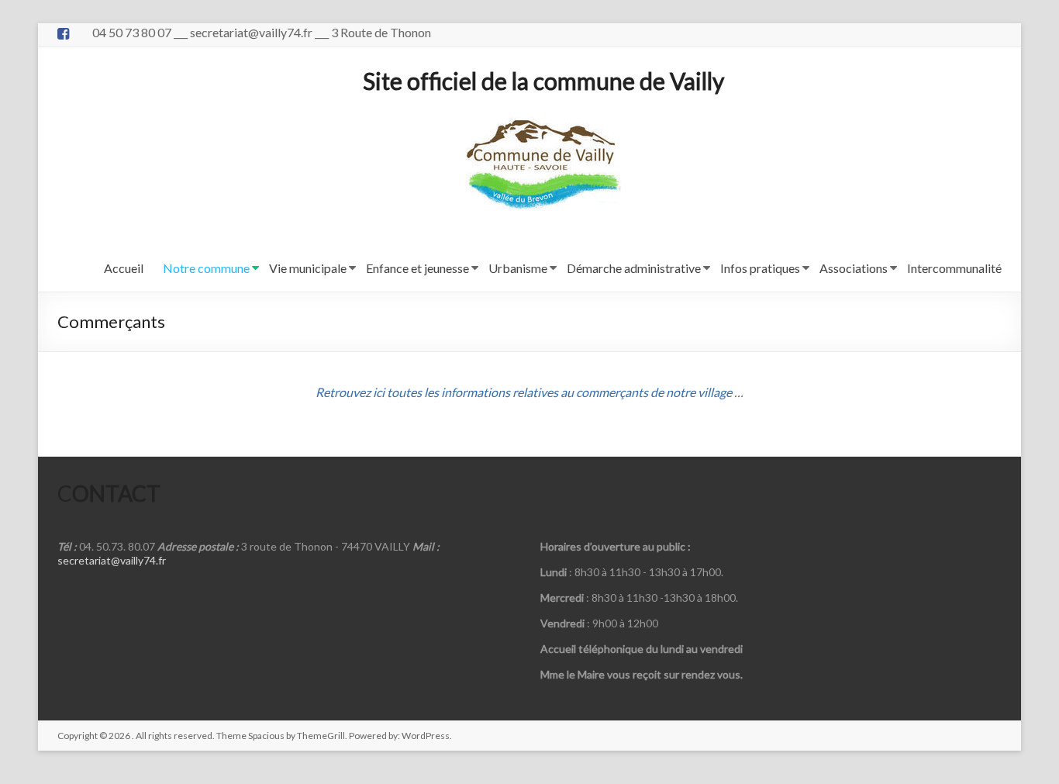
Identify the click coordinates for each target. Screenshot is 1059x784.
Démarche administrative (634, 268)
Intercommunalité (954, 268)
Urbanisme (517, 268)
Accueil (123, 268)
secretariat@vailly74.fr (111, 560)
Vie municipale (308, 268)
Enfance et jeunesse (417, 268)
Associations (853, 268)
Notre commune (206, 268)
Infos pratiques (760, 268)
